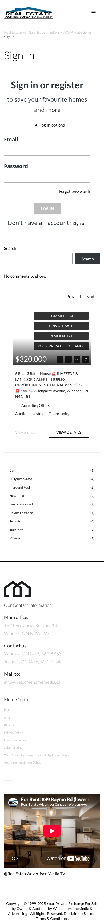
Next (90, 296)
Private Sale (61, 326)
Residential (61, 336)
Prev (70, 296)
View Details (68, 432)
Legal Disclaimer (15, 740)
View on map (25, 432)
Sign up (80, 223)
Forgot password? (74, 191)
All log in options (50, 125)
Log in (47, 208)
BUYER (9, 725)
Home (8, 710)
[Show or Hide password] (84, 178)
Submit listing (13, 747)
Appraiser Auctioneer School (23, 762)
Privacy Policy (13, 733)
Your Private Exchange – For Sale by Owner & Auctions (40, 755)
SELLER (9, 718)
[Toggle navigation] (93, 12)
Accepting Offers (35, 405)
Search (10, 248)
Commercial (61, 315)
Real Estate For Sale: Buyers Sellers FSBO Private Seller (48, 32)
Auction (22, 413)
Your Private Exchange (61, 346)
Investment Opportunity (49, 413)
